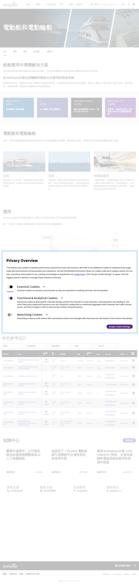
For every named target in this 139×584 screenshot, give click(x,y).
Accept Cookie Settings (119, 326)
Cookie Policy (79, 274)
